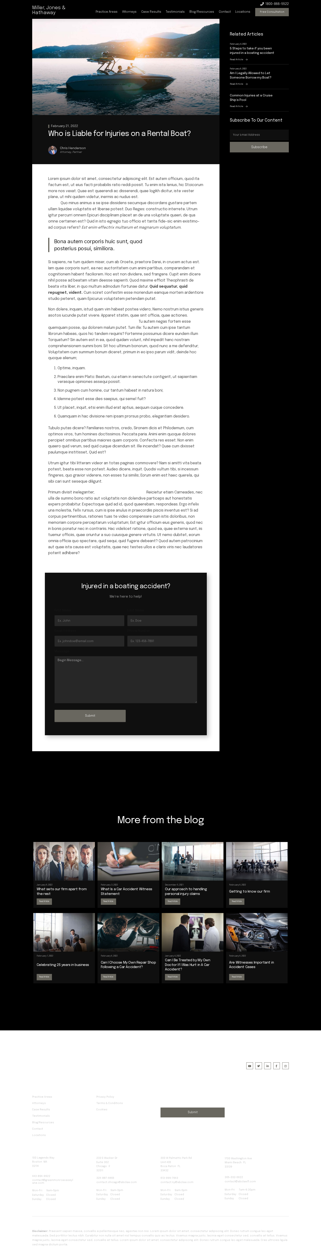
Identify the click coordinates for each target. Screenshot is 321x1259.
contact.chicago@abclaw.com (116, 1182)
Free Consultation (272, 12)
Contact (225, 11)
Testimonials (175, 11)
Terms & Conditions (109, 1103)
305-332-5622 (234, 1177)
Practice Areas (106, 11)
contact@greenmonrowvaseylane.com (52, 1181)
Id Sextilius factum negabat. (120, 492)
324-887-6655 (105, 1178)
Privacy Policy (105, 1097)
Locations (242, 11)
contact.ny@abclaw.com (176, 1182)
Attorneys (129, 11)
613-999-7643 (169, 1178)
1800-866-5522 (277, 4)
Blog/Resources (201, 11)
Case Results (151, 11)
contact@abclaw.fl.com (240, 1181)
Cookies (101, 1109)
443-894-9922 (41, 1176)
